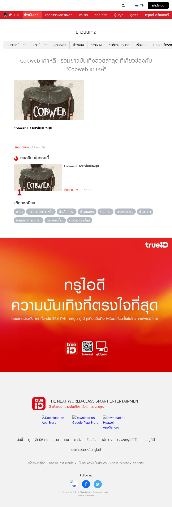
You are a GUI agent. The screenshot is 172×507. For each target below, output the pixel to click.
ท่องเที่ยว (101, 15)
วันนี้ (20, 439)
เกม (66, 439)
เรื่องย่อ (141, 44)
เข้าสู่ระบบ (158, 5)
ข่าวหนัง (78, 44)
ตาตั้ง (78, 439)
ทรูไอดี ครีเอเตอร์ (157, 15)
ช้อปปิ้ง (91, 439)
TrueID (11, 5)
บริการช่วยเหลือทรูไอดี (86, 449)
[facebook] (86, 484)
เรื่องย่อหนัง (21, 147)
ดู (29, 439)
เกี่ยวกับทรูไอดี (37, 463)
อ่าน (12, 15)
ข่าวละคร (60, 44)
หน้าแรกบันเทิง (16, 44)
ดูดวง (134, 15)
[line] (74, 484)
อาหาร (83, 15)
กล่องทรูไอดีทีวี (127, 439)
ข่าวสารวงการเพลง (59, 15)
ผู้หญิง (119, 15)
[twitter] (98, 484)
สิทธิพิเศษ (41, 439)
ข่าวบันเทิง (31, 15)
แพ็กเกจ (107, 439)
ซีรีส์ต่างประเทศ (119, 44)
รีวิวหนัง (96, 44)
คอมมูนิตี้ (148, 439)
